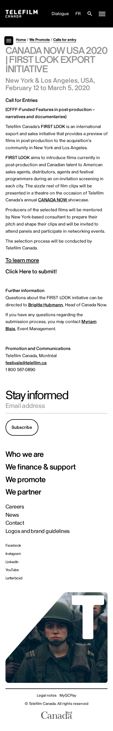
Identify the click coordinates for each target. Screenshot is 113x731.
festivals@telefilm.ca (26, 363)
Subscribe (22, 427)
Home (21, 39)
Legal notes (46, 695)
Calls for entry (64, 39)
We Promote (39, 39)
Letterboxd (13, 578)
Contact (14, 523)
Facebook (13, 545)
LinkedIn (12, 562)
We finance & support (40, 467)
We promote (25, 479)
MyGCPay (68, 695)
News (12, 515)
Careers (14, 507)
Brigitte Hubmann (45, 305)
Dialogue (60, 13)
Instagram (13, 554)
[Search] (89, 13)
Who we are (24, 454)
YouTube (12, 570)
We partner (23, 492)
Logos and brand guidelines (37, 531)
